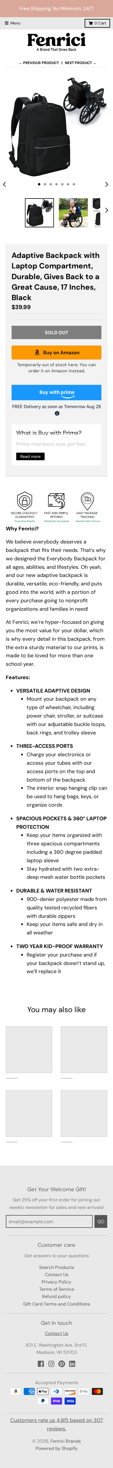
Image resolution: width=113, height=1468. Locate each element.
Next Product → (80, 63)
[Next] (106, 184)
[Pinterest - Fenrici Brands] (61, 1363)
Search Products (56, 1267)
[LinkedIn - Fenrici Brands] (72, 1363)
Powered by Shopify (57, 1448)
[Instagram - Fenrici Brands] (51, 1363)
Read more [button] (30, 456)
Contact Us (56, 1275)
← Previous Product (39, 63)
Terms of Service (56, 1289)
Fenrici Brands (65, 1441)
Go (100, 1222)
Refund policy (56, 1296)
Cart (100, 23)
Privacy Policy (56, 1282)
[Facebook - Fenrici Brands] (40, 1363)
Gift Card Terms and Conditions (56, 1304)
